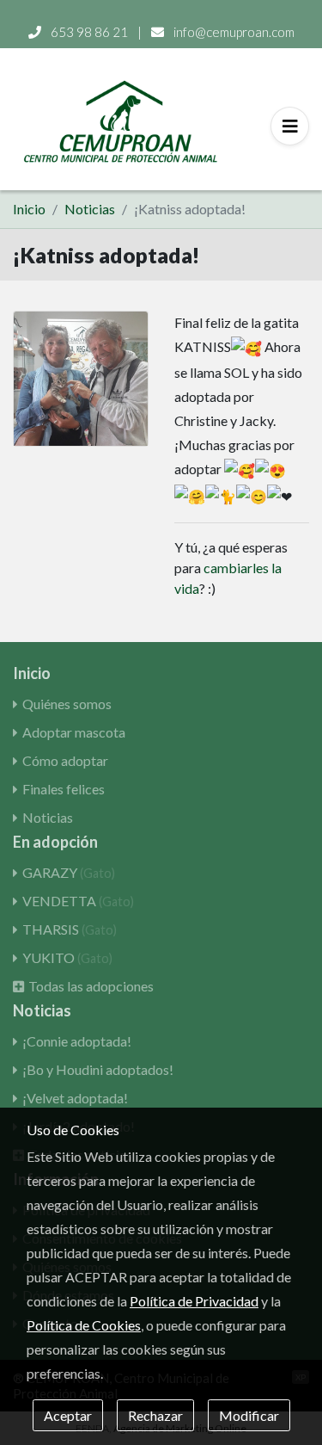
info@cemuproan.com (233, 32)
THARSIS (69, 929)
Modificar (249, 1415)
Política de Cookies (84, 1325)
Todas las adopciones (91, 986)
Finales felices (63, 789)
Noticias (89, 209)
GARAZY (68, 872)
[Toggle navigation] (289, 126)
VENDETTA (78, 900)
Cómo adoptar (65, 760)
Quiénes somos (67, 703)
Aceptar (68, 1415)
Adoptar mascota (73, 732)
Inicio (29, 209)
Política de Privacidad (194, 1301)
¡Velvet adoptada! (75, 1098)
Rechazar (155, 1415)
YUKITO (67, 957)
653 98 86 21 (89, 32)
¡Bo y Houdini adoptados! (97, 1069)
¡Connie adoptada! (76, 1041)
